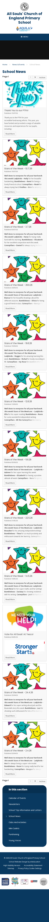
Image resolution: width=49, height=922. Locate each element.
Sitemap (10, 868)
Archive (42, 77)
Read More (10, 134)
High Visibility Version (11, 865)
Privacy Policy (23, 868)
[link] (30, 77)
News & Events (18, 64)
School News (35, 64)
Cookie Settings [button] (35, 868)
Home (4, 64)
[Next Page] (35, 77)
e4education (35, 862)
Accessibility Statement (33, 865)
